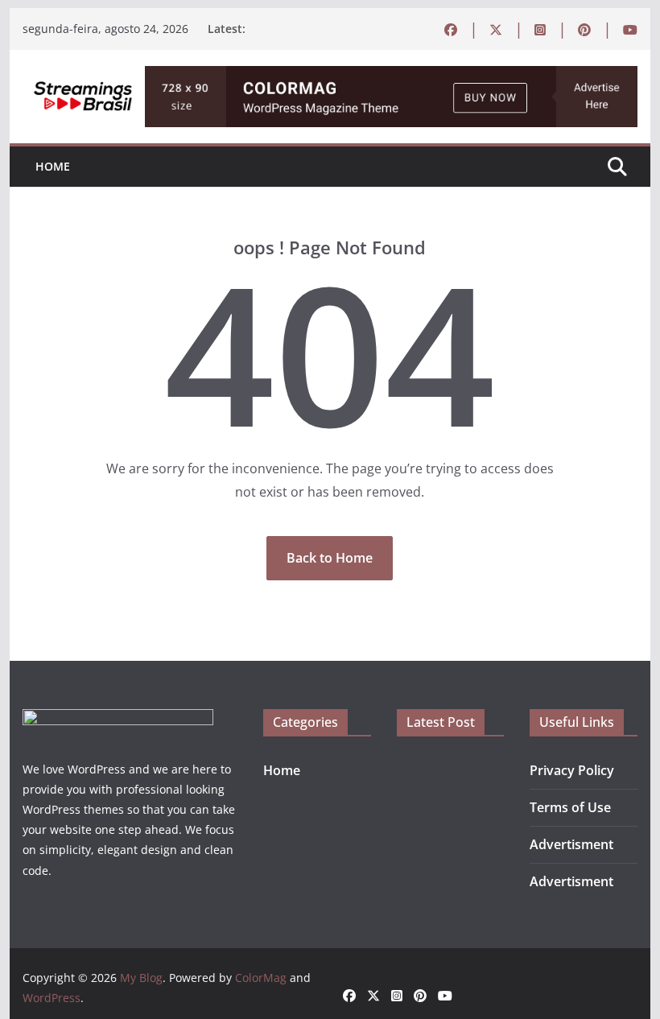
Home (52, 166)
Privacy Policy (572, 770)
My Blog (141, 977)
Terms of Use (570, 807)
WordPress (51, 997)
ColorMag (261, 977)
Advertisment (571, 844)
